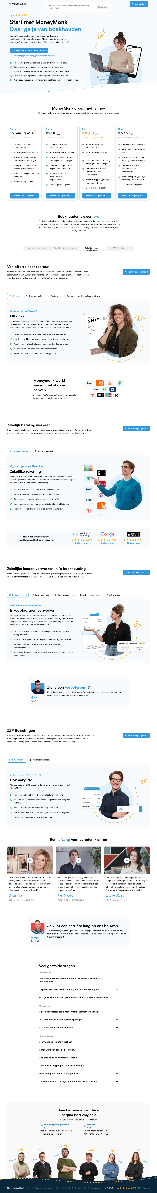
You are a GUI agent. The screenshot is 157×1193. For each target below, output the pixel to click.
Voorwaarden (48, 1188)
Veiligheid (37, 1188)
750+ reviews (133, 543)
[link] (24, 195)
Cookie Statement (79, 1188)
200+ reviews (107, 543)
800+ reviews (81, 543)
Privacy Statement (63, 1188)
